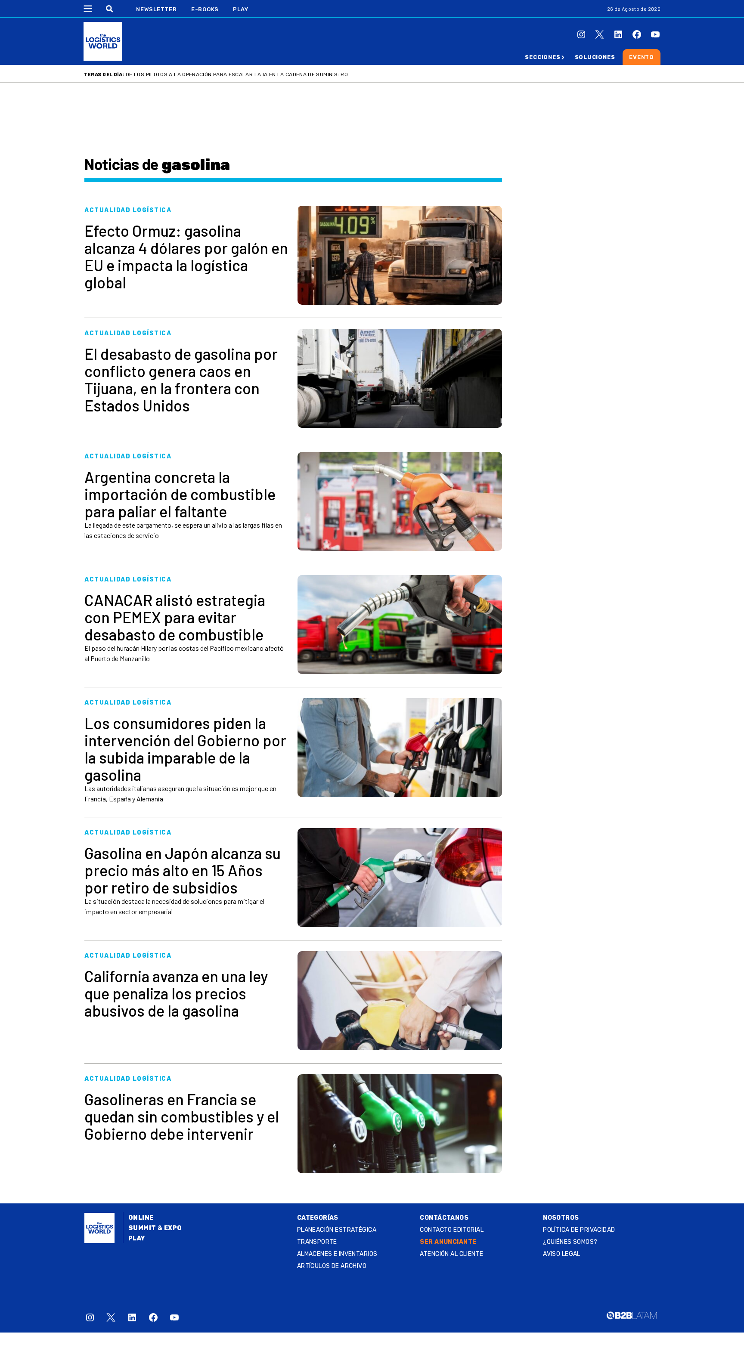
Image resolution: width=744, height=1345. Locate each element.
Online (141, 1217)
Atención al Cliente (451, 1254)
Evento (641, 57)
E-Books (205, 9)
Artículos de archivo (331, 1266)
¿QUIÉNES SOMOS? (570, 1242)
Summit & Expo (155, 1228)
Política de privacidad (579, 1230)
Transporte (317, 1242)
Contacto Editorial (452, 1230)
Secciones (542, 57)
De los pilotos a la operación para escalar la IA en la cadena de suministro (237, 74)
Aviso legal (561, 1254)
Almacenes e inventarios (337, 1254)
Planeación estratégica (336, 1230)
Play (240, 9)
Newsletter (156, 9)
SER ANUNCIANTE (448, 1242)
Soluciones (595, 57)
